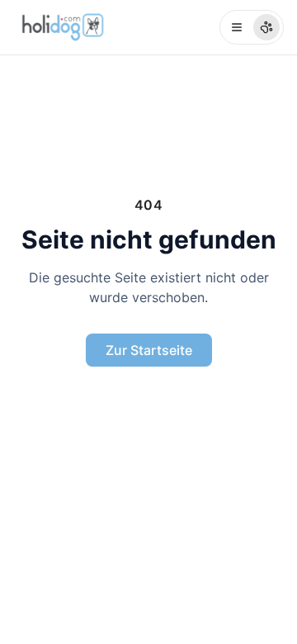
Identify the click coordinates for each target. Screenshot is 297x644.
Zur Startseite (149, 350)
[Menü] (251, 27)
